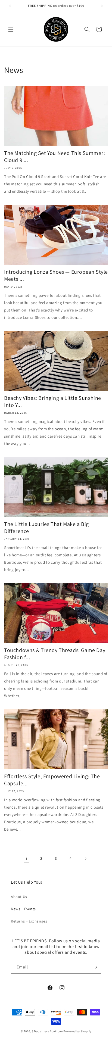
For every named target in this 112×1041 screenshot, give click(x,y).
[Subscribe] (95, 967)
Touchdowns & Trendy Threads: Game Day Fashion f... (54, 654)
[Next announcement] (102, 6)
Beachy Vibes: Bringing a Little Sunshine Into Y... (52, 401)
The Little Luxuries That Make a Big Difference (46, 527)
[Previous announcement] (10, 6)
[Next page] (85, 859)
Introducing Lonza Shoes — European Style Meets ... (56, 275)
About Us (19, 896)
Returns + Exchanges (29, 921)
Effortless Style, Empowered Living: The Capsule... (52, 780)
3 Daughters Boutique (47, 1031)
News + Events (23, 908)
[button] (11, 29)
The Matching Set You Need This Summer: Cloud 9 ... (54, 156)
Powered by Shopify (77, 1031)
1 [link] (27, 858)
